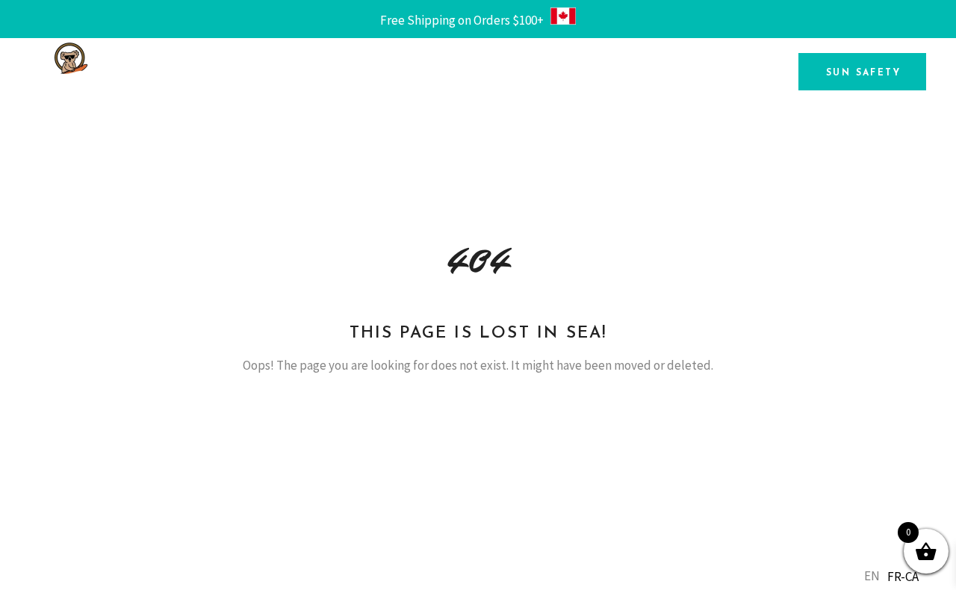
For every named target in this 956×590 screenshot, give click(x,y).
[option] (903, 577)
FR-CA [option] (903, 576)
